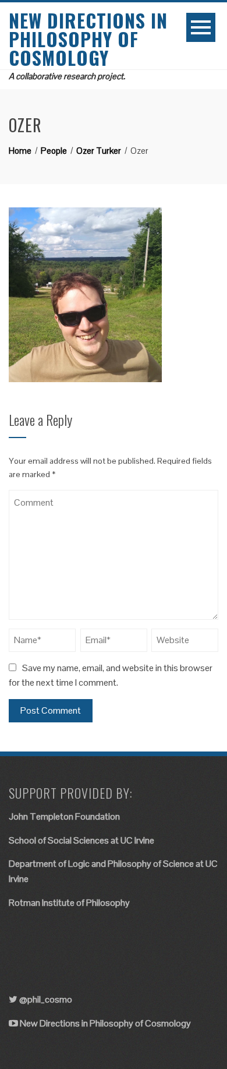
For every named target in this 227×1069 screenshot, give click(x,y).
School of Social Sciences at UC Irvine (81, 840)
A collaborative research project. (67, 76)
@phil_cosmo (45, 999)
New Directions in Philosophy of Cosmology (88, 38)
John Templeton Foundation (64, 816)
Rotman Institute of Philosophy (69, 903)
